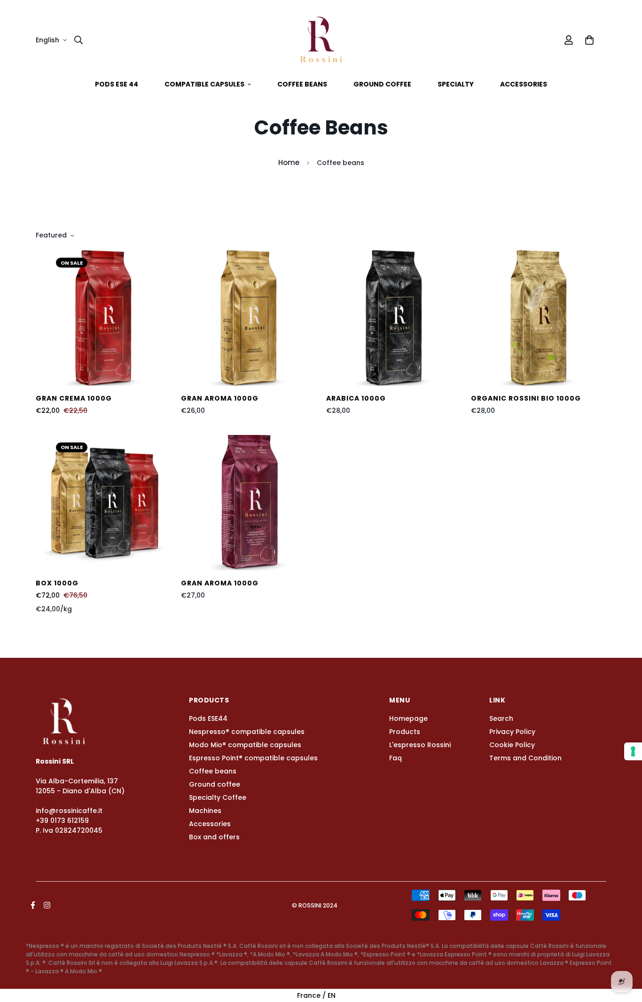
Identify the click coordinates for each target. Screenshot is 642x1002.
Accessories (523, 84)
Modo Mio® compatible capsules (245, 745)
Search (501, 718)
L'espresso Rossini (420, 745)
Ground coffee (382, 84)
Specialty (456, 84)
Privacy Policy (512, 731)
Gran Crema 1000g (74, 398)
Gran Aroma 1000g (219, 398)
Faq (395, 758)
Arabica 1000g (356, 398)
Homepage (408, 718)
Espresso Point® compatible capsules (253, 758)
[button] (587, 40)
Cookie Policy (512, 745)
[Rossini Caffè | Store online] (321, 40)
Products (404, 731)
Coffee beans (302, 84)
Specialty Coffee (217, 797)
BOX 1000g (57, 583)
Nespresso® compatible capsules (247, 731)
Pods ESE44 (208, 718)
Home (288, 162)
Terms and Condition (525, 758)
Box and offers (214, 837)
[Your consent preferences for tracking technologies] (633, 751)
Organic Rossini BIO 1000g (526, 398)
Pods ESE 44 (116, 84)
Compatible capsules (204, 84)
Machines (205, 810)
